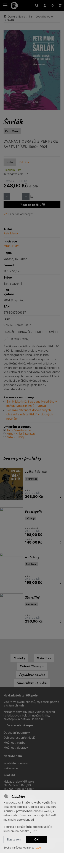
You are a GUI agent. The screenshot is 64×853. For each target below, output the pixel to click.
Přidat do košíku (30, 205)
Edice (21, 16)
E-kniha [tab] (24, 162)
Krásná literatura (26, 433)
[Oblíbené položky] (52, 5)
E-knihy (20, 436)
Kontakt (9, 775)
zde (38, 847)
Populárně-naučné (32, 675)
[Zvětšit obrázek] (32, 70)
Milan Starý (11, 245)
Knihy (10, 433)
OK (36, 839)
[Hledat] (37, 5)
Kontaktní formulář (16, 763)
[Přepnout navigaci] (5, 5)
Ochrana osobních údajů (19, 737)
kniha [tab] (10, 162)
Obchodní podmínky (17, 732)
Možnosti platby (14, 742)
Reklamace (11, 768)
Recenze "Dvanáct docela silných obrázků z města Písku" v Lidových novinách (29, 414)
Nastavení (14, 839)
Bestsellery (44, 658)
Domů (11, 16)
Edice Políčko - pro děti (32, 683)
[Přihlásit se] (45, 5)
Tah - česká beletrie (41, 16)
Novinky (19, 658)
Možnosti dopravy (16, 747)
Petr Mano (12, 131)
